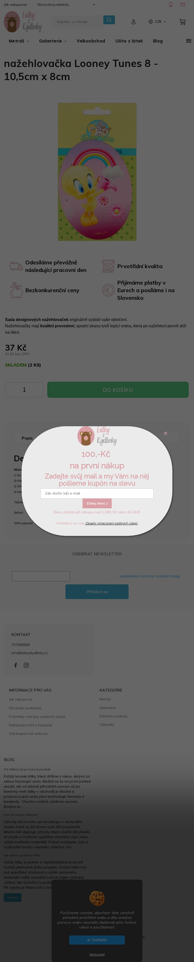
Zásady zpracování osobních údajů (111, 523)
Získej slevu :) (97, 503)
